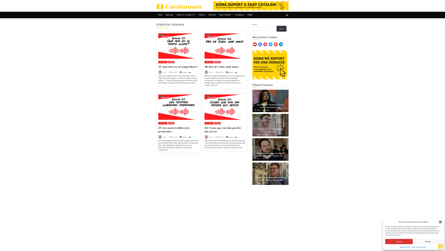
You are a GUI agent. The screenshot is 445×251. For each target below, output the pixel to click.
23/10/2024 (266, 134)
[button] (440, 222)
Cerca (254, 24)
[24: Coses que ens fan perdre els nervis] (225, 107)
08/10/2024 (266, 183)
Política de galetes (405, 247)
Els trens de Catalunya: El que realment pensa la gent (270, 106)
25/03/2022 (174, 137)
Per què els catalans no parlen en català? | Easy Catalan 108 (270, 179)
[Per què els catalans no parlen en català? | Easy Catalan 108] (270, 173)
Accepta (399, 241)
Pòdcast (212, 14)
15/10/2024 (266, 158)
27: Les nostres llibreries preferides (173, 130)
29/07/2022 (174, 72)
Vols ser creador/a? (185, 14)
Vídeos (202, 14)
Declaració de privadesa (419, 247)
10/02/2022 (220, 137)
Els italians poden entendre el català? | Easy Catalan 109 (270, 154)
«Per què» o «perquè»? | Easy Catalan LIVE (270, 130)
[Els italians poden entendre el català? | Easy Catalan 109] (270, 149)
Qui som (169, 14)
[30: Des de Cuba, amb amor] (225, 46)
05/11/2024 (266, 110)
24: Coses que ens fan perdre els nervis (223, 130)
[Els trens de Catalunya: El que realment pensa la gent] (270, 101)
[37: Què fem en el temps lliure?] (178, 46)
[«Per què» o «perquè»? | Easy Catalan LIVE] (270, 125)
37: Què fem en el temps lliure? (178, 67)
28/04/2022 (220, 72)
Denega (428, 241)
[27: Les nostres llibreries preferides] (178, 107)
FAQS (250, 14)
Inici (160, 14)
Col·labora (239, 14)
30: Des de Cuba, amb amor (222, 67)
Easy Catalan (225, 14)
